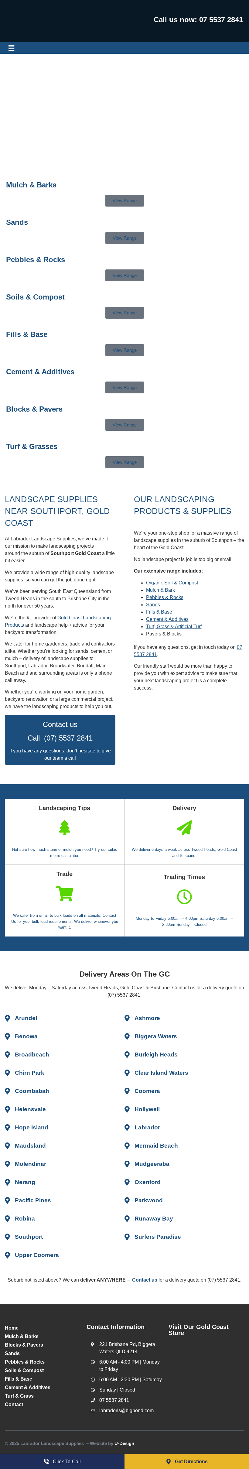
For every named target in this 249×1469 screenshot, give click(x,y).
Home (12, 1327)
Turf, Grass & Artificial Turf (174, 626)
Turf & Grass (19, 1396)
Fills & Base (26, 334)
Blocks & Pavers (34, 409)
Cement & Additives (40, 372)
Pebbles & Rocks (35, 259)
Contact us (144, 1279)
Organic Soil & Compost (172, 582)
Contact (14, 1404)
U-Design (124, 1443)
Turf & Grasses (31, 446)
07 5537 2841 (221, 19)
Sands (17, 222)
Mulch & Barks (22, 1336)
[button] (11, 48)
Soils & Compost (35, 297)
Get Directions (191, 1461)
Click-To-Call (67, 1461)
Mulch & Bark (160, 590)
